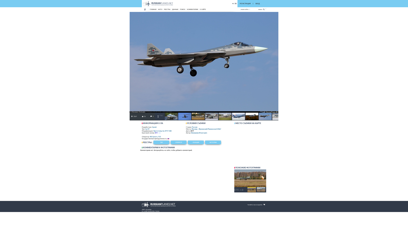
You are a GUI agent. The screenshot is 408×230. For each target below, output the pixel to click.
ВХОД (258, 3)
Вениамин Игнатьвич (199, 133)
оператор (178, 142)
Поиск (260, 9)
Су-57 (147, 129)
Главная (153, 9)
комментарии (192, 9)
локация (196, 142)
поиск (182, 9)
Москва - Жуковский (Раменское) (209, 129)
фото (160, 9)
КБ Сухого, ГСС (155, 137)
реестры (167, 9)
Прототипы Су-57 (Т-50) (162, 131)
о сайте (203, 9)
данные (175, 9)
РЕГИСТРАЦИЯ (245, 3)
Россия (194, 127)
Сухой (154, 127)
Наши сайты (244, 9)
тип (159, 133)
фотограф (213, 142)
